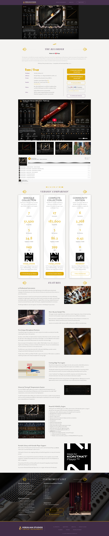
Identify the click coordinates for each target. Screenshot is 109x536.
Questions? (81, 2)
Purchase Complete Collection (55, 273)
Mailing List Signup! (77, 529)
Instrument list (37, 84)
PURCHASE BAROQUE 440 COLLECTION (77, 77)
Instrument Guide (55, 510)
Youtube (68, 529)
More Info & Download (81, 273)
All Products (56, 526)
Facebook (60, 529)
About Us (71, 2)
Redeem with (52, 53)
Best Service (76, 90)
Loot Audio (71, 90)
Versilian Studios (20, 183)
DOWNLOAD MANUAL (76, 95)
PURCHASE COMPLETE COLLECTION (76, 71)
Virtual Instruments (61, 2)
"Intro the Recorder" (55, 514)
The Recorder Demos (26, 183)
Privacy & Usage (82, 526)
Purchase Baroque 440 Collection (30, 273)
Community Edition (76, 82)
